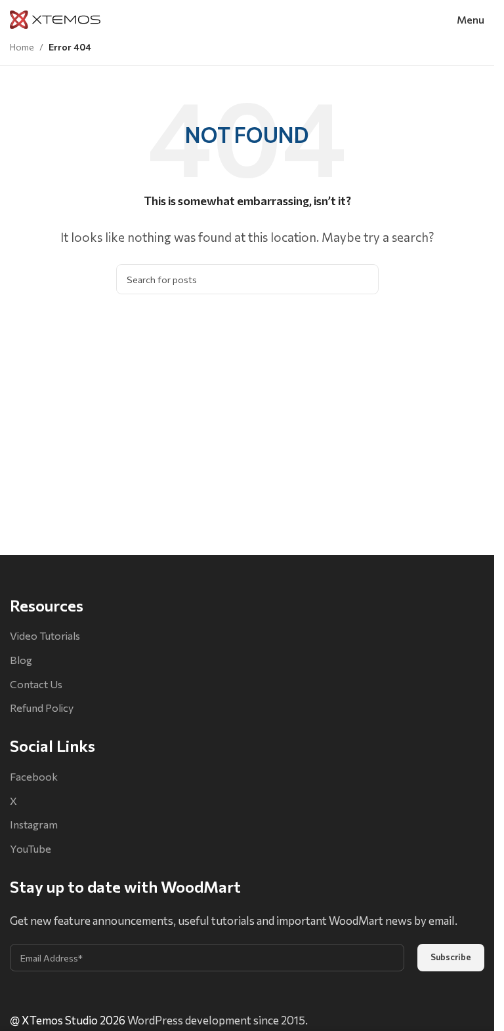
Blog (21, 659)
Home (22, 46)
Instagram (34, 824)
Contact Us (36, 684)
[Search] (363, 279)
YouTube (30, 848)
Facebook (34, 776)
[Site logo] (55, 18)
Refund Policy (42, 707)
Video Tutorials (45, 635)
